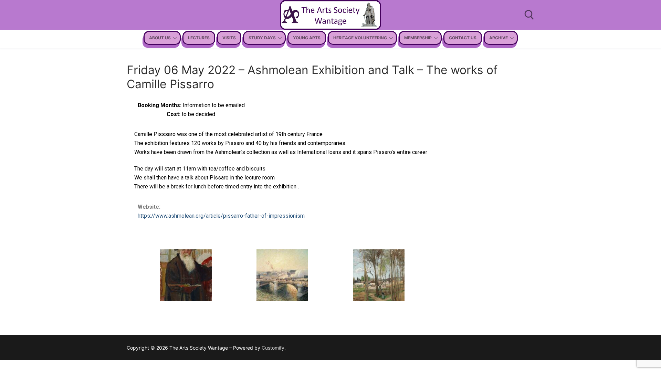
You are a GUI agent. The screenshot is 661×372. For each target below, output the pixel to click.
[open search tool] (529, 15)
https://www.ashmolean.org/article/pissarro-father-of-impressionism (221, 216)
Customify (273, 348)
